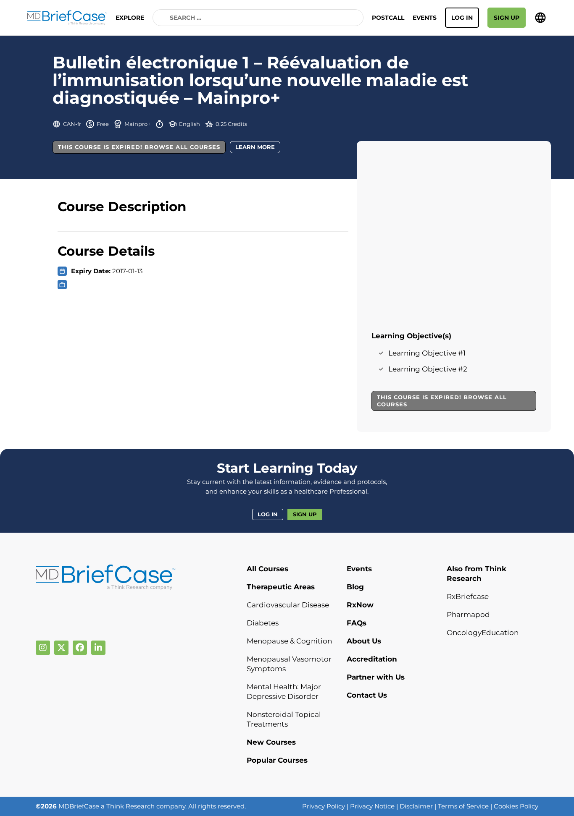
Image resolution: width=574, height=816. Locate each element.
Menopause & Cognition (289, 641)
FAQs (356, 623)
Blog (355, 587)
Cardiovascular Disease (288, 605)
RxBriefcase (468, 596)
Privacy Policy (323, 806)
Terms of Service (463, 806)
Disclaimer (416, 806)
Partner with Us (376, 677)
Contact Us (367, 695)
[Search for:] (258, 17)
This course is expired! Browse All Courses (139, 147)
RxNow (360, 605)
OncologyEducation (483, 632)
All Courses (267, 569)
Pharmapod (468, 614)
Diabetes (263, 623)
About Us (364, 641)
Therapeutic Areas (281, 587)
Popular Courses (277, 760)
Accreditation (372, 659)
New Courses (271, 742)
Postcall (388, 17)
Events (425, 17)
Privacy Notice (372, 806)
